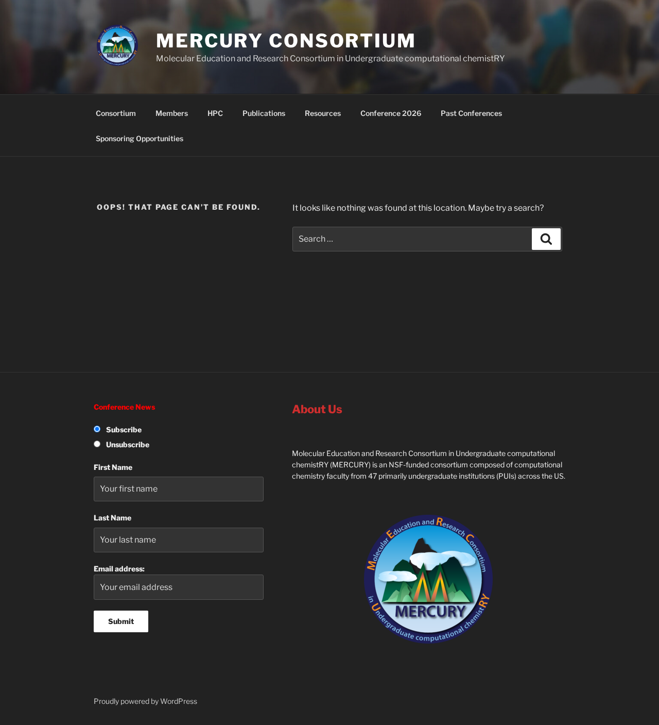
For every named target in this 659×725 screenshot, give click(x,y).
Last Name (112, 517)
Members (171, 113)
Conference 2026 (390, 113)
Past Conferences (471, 113)
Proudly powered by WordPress (145, 701)
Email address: (119, 568)
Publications (263, 113)
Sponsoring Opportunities (139, 138)
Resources (323, 113)
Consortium (116, 113)
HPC (215, 113)
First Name (113, 467)
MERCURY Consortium (286, 40)
